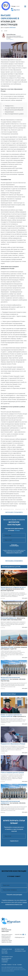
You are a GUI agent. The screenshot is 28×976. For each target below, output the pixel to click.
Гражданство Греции (7, 949)
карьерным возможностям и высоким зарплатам (13, 589)
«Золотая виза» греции (7, 956)
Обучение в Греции (19, 949)
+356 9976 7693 (18, 934)
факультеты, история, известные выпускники (13, 618)
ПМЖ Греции (4, 953)
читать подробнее (9, 39)
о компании (4, 961)
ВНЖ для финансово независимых (6, 959)
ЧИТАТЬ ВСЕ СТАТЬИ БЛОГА (14, 512)
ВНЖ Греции (4, 951)
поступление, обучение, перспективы (13, 679)
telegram (19, 964)
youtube (14, 964)
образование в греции (20, 951)
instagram (4, 964)
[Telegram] (23, 934)
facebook (9, 964)
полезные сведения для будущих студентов (14, 648)
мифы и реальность (13, 715)
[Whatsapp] (25, 934)
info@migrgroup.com (19, 937)
